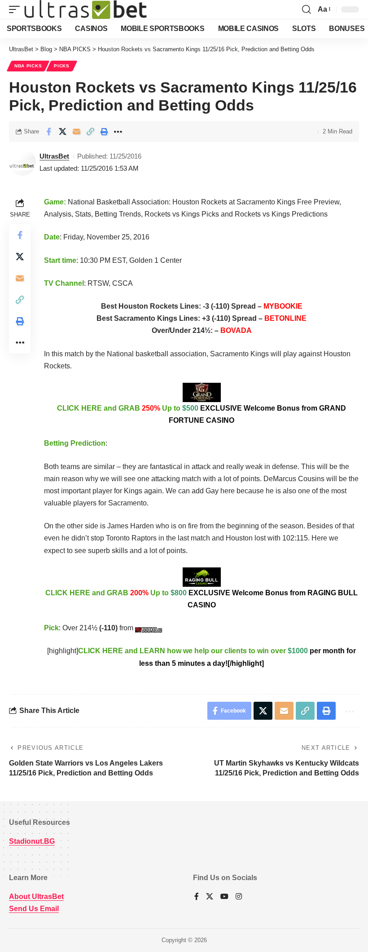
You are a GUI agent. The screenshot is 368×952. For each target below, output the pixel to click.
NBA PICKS (28, 65)
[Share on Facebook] (48, 131)
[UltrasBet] (85, 9)
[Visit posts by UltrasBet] (22, 162)
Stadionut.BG (32, 841)
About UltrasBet (36, 896)
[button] (16, 9)
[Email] (76, 131)
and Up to (201, 414)
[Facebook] (196, 896)
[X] (210, 896)
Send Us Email (34, 908)
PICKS (62, 65)
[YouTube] (224, 896)
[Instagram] (238, 896)
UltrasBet (54, 156)
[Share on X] (62, 131)
